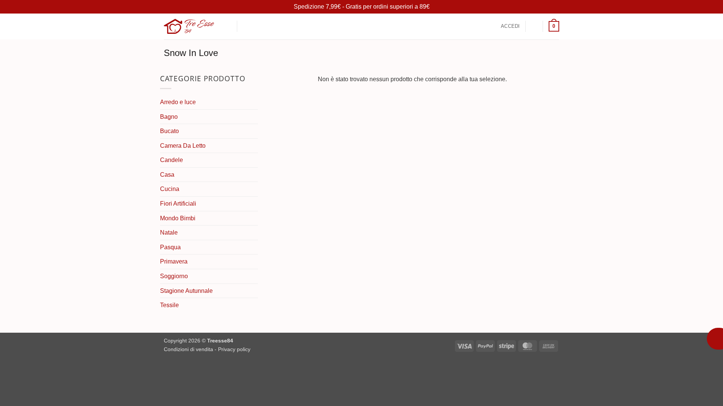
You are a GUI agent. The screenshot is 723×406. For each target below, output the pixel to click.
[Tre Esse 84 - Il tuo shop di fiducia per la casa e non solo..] (189, 26)
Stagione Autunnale (186, 291)
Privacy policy (234, 349)
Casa (167, 174)
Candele (171, 160)
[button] (247, 26)
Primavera (174, 261)
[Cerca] (228, 26)
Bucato (169, 131)
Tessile (169, 305)
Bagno (169, 117)
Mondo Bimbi (177, 218)
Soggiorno (174, 276)
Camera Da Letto (183, 145)
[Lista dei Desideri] (534, 26)
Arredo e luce (178, 102)
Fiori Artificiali (178, 203)
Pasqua (170, 247)
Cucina (169, 189)
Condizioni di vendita (188, 349)
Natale (169, 232)
